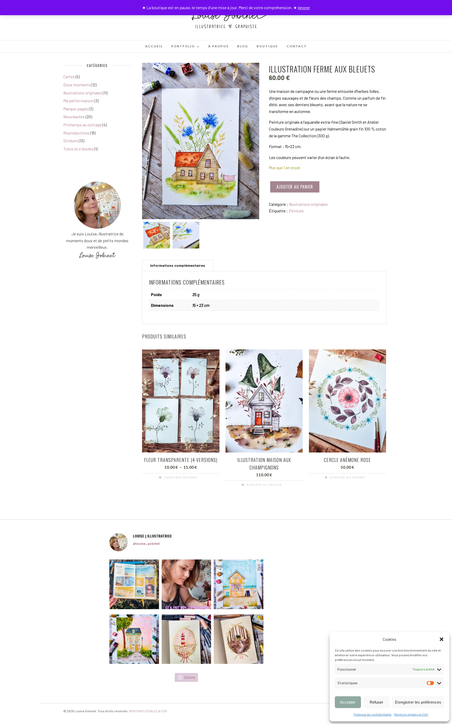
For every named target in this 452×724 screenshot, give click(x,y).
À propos (218, 46)
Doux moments (76, 84)
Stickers (70, 140)
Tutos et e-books (78, 148)
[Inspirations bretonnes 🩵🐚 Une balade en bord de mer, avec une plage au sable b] (134, 584)
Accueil (154, 46)
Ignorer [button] (304, 7)
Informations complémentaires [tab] (177, 265)
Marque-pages (75, 108)
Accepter (347, 702)
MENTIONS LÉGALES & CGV (148, 711)
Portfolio (183, 46)
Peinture (296, 210)
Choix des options (180, 477)
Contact (297, 46)
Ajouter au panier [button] (264, 484)
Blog (242, 46)
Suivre (189, 677)
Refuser (376, 702)
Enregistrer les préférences (418, 702)
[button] (441, 639)
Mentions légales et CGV (411, 714)
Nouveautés (74, 116)
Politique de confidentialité (373, 714)
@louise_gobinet (146, 543)
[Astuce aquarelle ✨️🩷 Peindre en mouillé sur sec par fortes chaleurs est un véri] (186, 584)
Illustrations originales (308, 204)
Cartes (69, 76)
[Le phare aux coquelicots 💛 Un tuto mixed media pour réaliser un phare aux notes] (186, 639)
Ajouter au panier (294, 187)
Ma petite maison (78, 100)
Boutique (267, 46)
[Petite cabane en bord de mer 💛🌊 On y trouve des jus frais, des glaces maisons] (238, 584)
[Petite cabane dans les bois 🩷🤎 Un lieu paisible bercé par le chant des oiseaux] (238, 639)
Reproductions (76, 132)
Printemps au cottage (82, 124)
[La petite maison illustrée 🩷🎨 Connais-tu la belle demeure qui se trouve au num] (134, 639)
